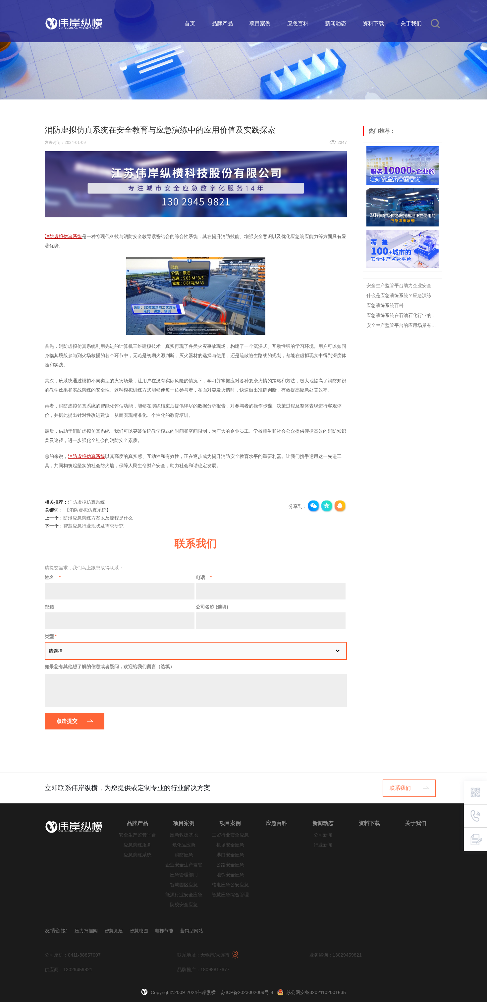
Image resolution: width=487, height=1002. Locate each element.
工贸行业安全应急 (230, 835)
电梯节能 (164, 930)
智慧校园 (139, 930)
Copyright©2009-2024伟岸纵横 (184, 992)
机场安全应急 (230, 845)
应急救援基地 (184, 835)
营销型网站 (191, 930)
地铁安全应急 (230, 874)
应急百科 (297, 23)
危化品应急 (183, 845)
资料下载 (373, 23)
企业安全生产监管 (183, 864)
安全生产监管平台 (137, 835)
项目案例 (260, 23)
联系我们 (400, 788)
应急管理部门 (184, 874)
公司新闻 (323, 835)
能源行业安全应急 (183, 894)
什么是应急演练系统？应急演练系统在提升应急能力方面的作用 (402, 295)
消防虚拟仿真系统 (86, 502)
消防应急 (184, 854)
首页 (190, 23)
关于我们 (411, 23)
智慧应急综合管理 (230, 894)
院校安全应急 (184, 904)
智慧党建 (113, 930)
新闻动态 (335, 23)
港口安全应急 (230, 854)
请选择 (56, 651)
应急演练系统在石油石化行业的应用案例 (402, 315)
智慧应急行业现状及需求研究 (93, 526)
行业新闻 (323, 845)
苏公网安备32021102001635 (316, 992)
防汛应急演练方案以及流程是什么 (98, 518)
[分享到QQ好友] (340, 506)
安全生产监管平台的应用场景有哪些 (402, 325)
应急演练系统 (137, 854)
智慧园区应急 (184, 884)
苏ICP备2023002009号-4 (247, 992)
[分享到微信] (313, 506)
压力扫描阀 (86, 930)
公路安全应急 (230, 864)
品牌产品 (222, 23)
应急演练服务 (137, 845)
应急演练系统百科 (385, 305)
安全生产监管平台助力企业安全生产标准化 (402, 285)
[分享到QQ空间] (327, 506)
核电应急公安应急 (230, 884)
